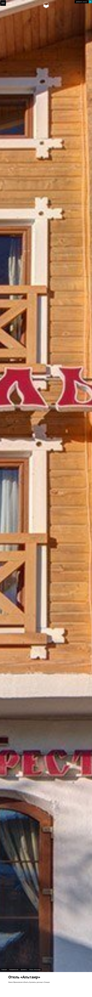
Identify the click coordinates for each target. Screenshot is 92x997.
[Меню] (3, 3)
